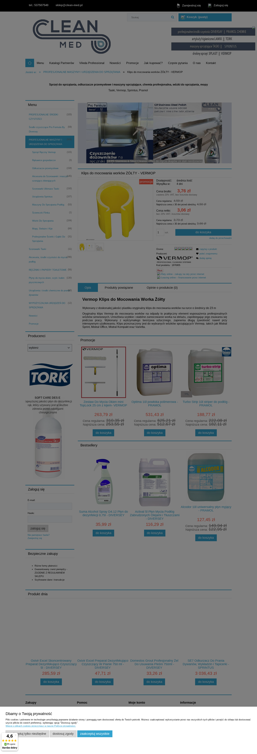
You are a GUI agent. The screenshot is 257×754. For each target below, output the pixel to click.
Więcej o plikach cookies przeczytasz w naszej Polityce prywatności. (41, 726)
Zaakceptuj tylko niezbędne (27, 733)
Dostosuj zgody (63, 733)
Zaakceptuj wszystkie (94, 733)
